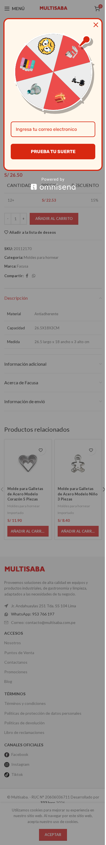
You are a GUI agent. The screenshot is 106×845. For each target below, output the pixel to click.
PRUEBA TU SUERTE (53, 151)
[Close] (96, 25)
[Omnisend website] (53, 184)
